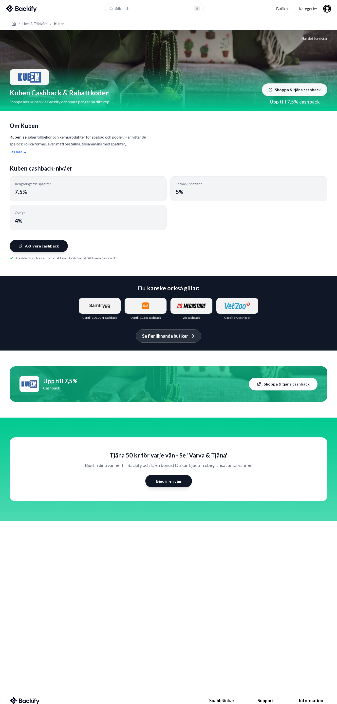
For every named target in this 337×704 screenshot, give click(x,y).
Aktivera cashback (42, 246)
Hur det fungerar (314, 38)
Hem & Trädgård (35, 23)
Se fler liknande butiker (165, 336)
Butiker (282, 8)
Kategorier (308, 8)
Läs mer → (18, 152)
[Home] (14, 23)
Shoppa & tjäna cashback (298, 89)
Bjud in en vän (168, 481)
